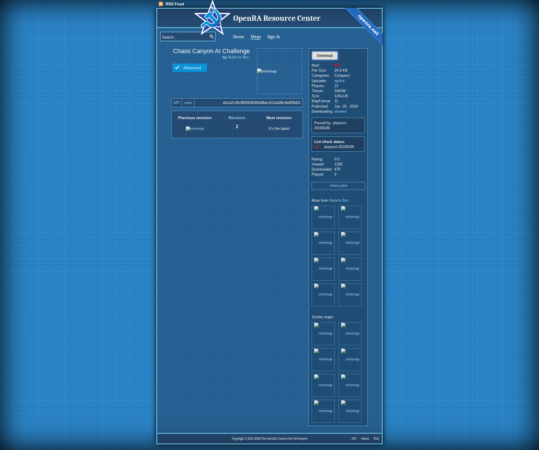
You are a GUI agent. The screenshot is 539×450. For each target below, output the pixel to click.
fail (316, 147)
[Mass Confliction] (323, 294)
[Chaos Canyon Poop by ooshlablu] (323, 411)
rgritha (339, 81)
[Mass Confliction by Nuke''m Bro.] (350, 359)
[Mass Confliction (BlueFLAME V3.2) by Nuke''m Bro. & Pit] (350, 385)
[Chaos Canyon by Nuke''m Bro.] (323, 333)
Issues (365, 438)
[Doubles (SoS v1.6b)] (350, 294)
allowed (340, 111)
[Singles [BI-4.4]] (323, 217)
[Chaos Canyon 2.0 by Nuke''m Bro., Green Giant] (350, 333)
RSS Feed (175, 4)
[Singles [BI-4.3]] (323, 243)
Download (325, 56)
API (176, 103)
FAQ (376, 438)
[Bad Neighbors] (350, 243)
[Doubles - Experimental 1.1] (350, 268)
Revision (237, 117)
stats (188, 103)
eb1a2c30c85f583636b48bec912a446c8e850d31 (262, 103)
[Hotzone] (350, 217)
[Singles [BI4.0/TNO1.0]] (323, 268)
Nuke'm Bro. (239, 57)
